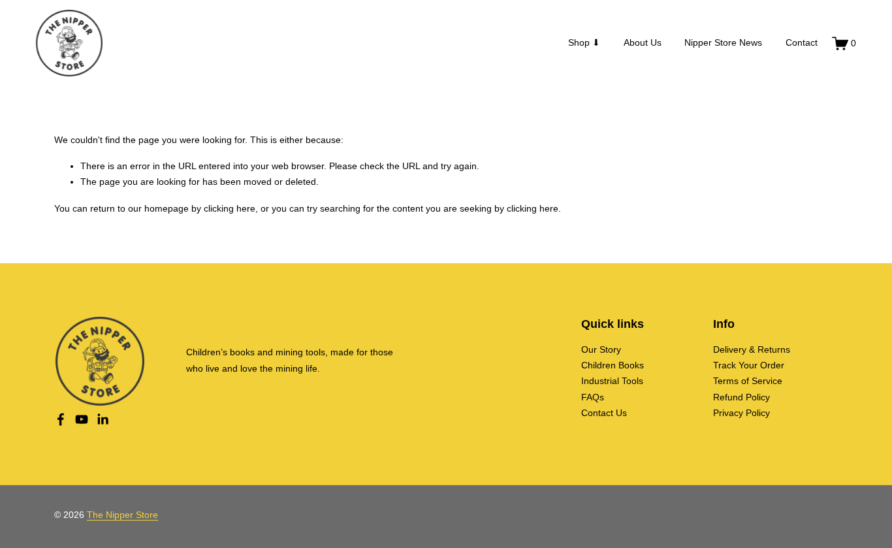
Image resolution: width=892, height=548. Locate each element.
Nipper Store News (723, 42)
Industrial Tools (612, 381)
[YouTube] (81, 419)
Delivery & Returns (751, 350)
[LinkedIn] (102, 419)
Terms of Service (747, 381)
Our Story (601, 350)
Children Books (612, 365)
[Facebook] (60, 419)
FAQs (592, 397)
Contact (802, 42)
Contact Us (604, 413)
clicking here (229, 209)
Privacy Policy (741, 413)
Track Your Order (748, 365)
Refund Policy (741, 397)
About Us (642, 42)
